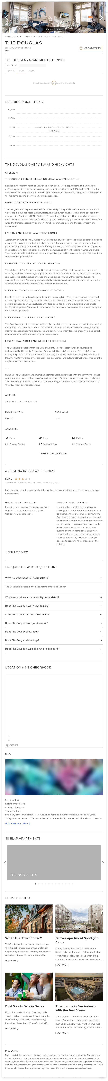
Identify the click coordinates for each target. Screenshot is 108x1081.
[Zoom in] (9, 736)
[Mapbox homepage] (12, 745)
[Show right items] (103, 863)
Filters (12, 65)
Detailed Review (16, 552)
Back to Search (14, 37)
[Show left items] (5, 863)
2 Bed (31, 71)
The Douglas (57, 37)
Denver (27, 37)
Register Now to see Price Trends (54, 129)
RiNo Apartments (41, 37)
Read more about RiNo (16, 823)
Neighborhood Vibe (15, 803)
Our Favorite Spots (14, 807)
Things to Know (13, 811)
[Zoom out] (9, 740)
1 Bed (21, 71)
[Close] (103, 5)
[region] (54, 711)
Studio (11, 71)
